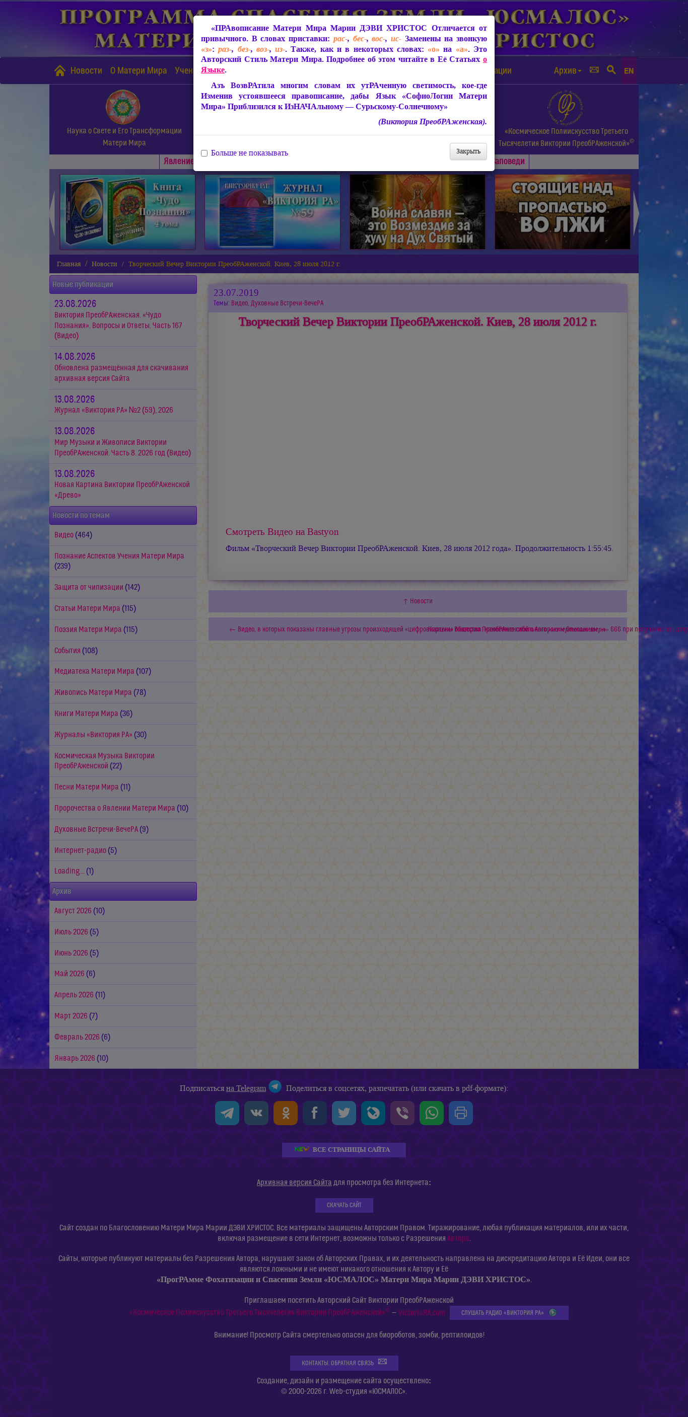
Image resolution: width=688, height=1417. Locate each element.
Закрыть (468, 151)
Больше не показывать (249, 153)
